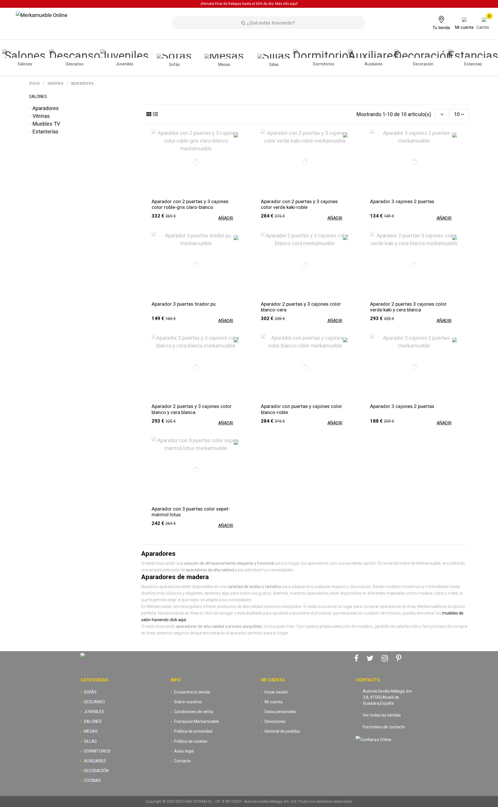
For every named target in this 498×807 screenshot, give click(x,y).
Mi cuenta (273, 702)
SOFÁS (90, 692)
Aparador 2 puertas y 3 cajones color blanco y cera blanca (192, 409)
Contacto (182, 761)
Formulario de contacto (384, 727)
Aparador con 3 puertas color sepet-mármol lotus (191, 511)
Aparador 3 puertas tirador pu (184, 304)
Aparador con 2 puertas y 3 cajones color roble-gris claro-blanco (190, 204)
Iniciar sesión (276, 692)
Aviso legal (184, 751)
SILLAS (90, 741)
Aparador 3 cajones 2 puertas (402, 201)
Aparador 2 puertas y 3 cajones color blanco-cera (301, 307)
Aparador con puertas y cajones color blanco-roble (301, 409)
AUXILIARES (95, 761)
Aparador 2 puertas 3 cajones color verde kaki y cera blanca (408, 307)
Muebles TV (46, 124)
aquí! (294, 4)
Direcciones (275, 721)
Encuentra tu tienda (192, 692)
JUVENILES (94, 711)
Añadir (225, 218)
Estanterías (46, 131)
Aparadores (46, 108)
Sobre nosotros (188, 702)
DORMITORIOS (97, 751)
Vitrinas (41, 116)
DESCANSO (94, 702)
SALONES (38, 96)
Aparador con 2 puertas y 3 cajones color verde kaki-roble (299, 204)
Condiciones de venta (193, 711)
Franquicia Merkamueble (196, 721)
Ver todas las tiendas (382, 715)
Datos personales (280, 711)
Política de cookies (190, 741)
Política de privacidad (193, 731)
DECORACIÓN (96, 770)
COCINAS (92, 780)
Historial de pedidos (282, 731)
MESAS (91, 731)
